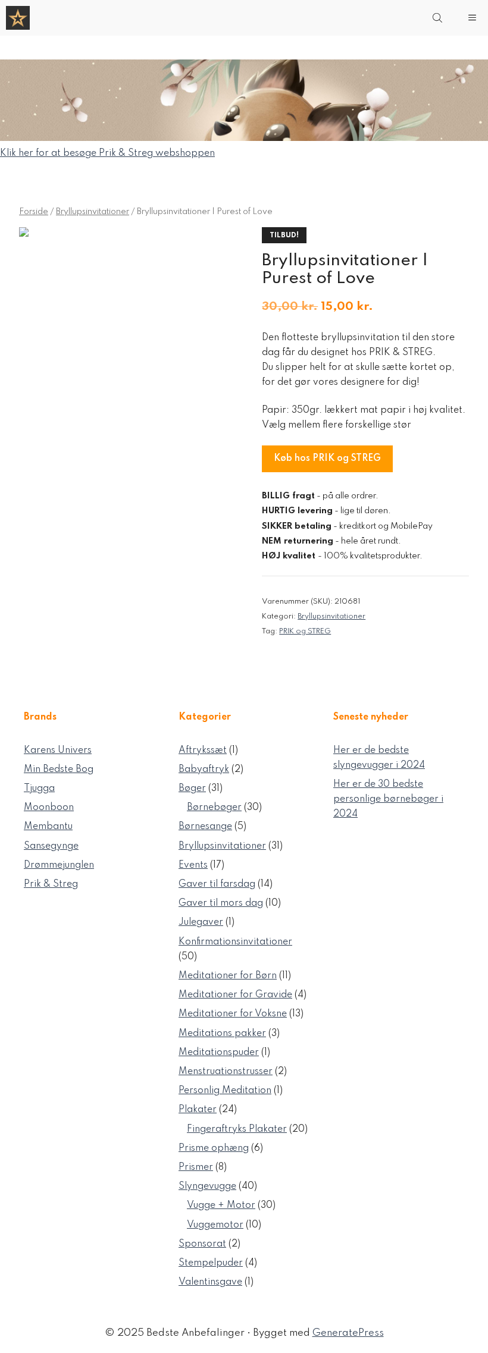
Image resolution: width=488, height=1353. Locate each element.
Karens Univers (58, 750)
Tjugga (39, 788)
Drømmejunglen (59, 865)
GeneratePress (348, 1333)
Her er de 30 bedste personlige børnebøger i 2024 (388, 799)
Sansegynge (51, 846)
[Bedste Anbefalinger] (18, 18)
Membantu (48, 826)
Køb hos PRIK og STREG (327, 458)
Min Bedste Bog (58, 769)
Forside (33, 212)
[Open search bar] (439, 18)
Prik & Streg (51, 884)
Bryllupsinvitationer (92, 212)
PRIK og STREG (305, 631)
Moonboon (49, 807)
